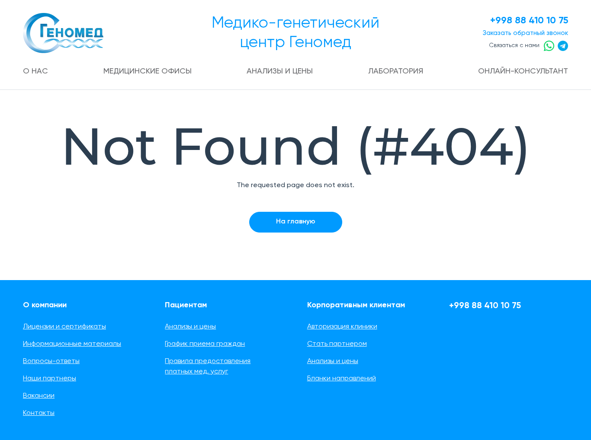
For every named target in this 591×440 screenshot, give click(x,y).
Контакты (39, 413)
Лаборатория (395, 71)
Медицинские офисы (147, 71)
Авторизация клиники (342, 326)
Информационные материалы (72, 344)
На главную (295, 221)
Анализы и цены (280, 71)
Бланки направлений (341, 378)
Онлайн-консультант (523, 71)
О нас (35, 71)
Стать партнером (337, 344)
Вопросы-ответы (51, 361)
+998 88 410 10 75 (529, 21)
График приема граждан (205, 344)
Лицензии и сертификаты (64, 326)
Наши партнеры (49, 378)
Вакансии (39, 395)
